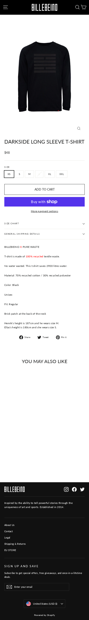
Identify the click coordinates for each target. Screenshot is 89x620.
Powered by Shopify (44, 615)
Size (7, 167)
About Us (9, 525)
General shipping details (22, 234)
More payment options (44, 211)
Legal (7, 537)
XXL (61, 174)
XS (9, 174)
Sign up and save (21, 566)
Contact (8, 531)
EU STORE (10, 550)
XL (49, 174)
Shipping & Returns (15, 543)
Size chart (11, 223)
